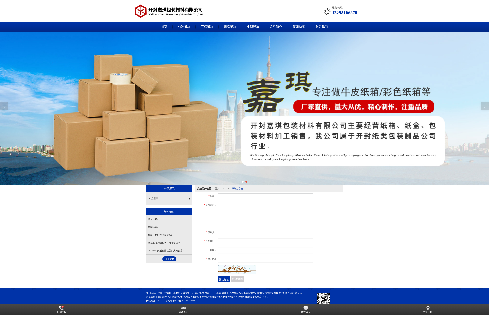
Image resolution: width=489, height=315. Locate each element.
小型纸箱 (253, 26)
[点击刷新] (237, 269)
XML (160, 300)
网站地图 (150, 300)
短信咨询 (183, 312)
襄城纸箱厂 (153, 227)
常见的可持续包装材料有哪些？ (164, 242)
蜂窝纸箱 (230, 26)
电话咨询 (61, 312)
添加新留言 (237, 188)
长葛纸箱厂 (153, 219)
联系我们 (322, 26)
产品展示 (153, 198)
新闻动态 (299, 26)
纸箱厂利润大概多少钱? (160, 235)
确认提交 (224, 279)
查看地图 (427, 312)
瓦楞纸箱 (207, 26)
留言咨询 (305, 312)
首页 (164, 26)
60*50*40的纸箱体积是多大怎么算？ (166, 250)
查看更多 (169, 259)
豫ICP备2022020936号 (184, 300)
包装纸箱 (184, 26)
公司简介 (276, 26)
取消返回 (237, 279)
